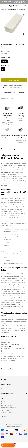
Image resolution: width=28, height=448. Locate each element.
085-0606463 (5, 411)
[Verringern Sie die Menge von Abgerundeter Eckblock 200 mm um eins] (8, 75)
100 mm (17, 344)
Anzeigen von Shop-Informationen (12, 88)
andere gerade (12, 307)
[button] (25, 5)
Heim (2, 10)
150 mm (9, 346)
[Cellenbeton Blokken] (14, 5)
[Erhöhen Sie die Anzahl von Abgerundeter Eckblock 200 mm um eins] (25, 75)
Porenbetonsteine (11, 10)
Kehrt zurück (19, 426)
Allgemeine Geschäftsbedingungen (14, 424)
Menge (3, 75)
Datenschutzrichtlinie (10, 426)
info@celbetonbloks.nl (7, 413)
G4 (3, 69)
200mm (4, 61)
